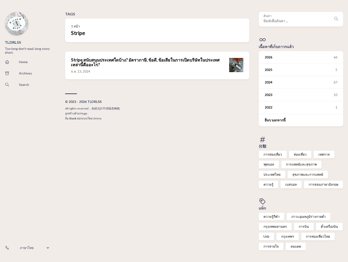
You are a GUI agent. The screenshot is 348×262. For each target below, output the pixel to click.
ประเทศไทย (272, 174)
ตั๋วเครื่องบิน (329, 226)
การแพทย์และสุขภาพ (301, 164)
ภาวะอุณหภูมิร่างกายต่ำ (308, 216)
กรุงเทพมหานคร (275, 226)
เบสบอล (291, 184)
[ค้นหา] (336, 19)
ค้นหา (267, 16)
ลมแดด (295, 246)
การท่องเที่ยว (272, 154)
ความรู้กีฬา (271, 216)
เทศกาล (324, 154)
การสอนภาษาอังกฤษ (323, 184)
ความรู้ (268, 184)
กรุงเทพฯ (287, 236)
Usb (266, 236)
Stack (72, 118)
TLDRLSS (13, 42)
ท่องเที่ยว (300, 154)
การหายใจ (271, 246)
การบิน (304, 226)
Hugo (83, 113)
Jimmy (97, 118)
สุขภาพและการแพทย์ (307, 174)
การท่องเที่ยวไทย (318, 236)
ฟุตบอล (268, 164)
